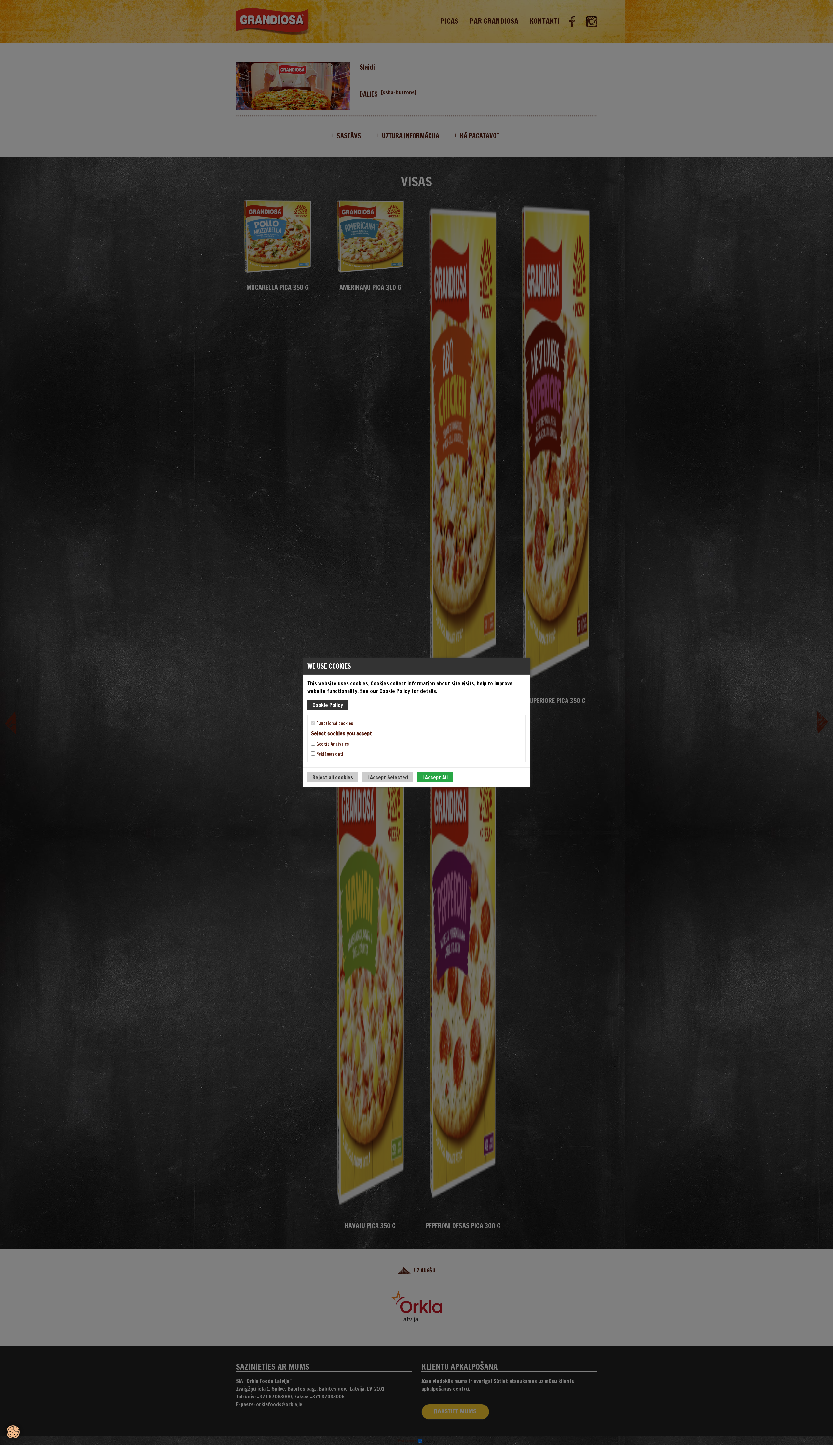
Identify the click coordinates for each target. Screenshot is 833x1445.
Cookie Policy (327, 704)
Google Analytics (332, 744)
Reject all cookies (332, 777)
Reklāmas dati (329, 754)
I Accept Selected (387, 777)
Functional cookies (334, 723)
